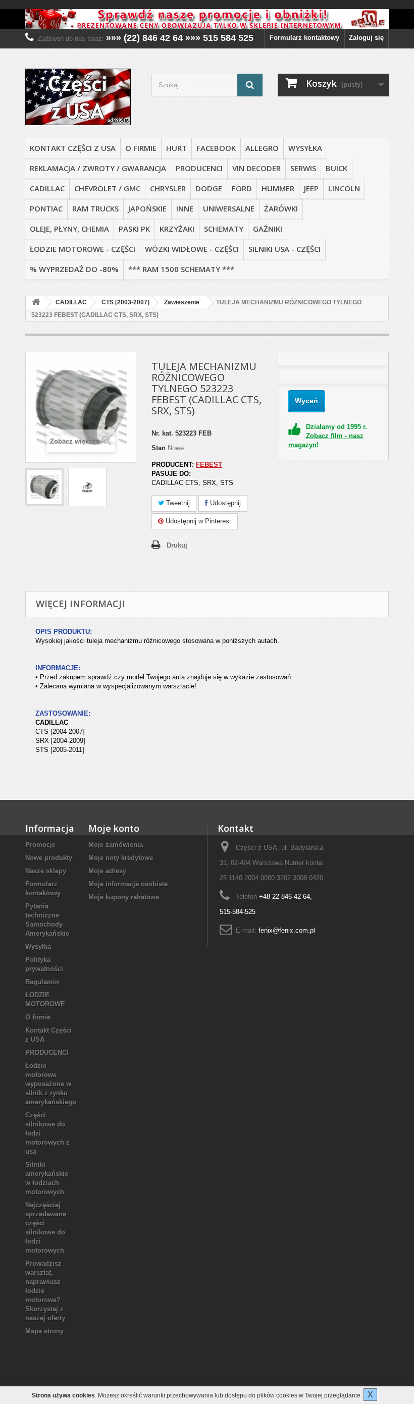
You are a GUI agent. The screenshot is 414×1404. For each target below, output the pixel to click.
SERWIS (303, 168)
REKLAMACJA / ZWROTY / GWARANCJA (98, 168)
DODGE (208, 188)
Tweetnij (177, 503)
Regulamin (42, 982)
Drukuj (177, 545)
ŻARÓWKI (281, 208)
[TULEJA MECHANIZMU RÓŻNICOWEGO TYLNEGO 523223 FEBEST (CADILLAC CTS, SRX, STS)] (44, 487)
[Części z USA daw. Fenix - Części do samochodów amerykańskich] (80, 97)
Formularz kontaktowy (304, 37)
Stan (158, 448)
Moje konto (113, 828)
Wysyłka (305, 148)
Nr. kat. (162, 433)
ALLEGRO (262, 148)
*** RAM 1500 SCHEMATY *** (181, 269)
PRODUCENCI (199, 168)
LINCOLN (344, 188)
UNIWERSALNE (228, 208)
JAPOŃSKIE (147, 208)
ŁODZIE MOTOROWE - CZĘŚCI (82, 249)
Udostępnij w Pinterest (197, 521)
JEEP (311, 188)
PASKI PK (134, 229)
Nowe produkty (48, 857)
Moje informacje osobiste (128, 884)
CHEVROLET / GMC (107, 188)
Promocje (40, 844)
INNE (184, 208)
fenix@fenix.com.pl (286, 930)
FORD (242, 188)
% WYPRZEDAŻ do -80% (74, 269)
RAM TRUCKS (95, 208)
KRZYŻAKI (177, 229)
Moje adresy (107, 871)
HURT (176, 148)
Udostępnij (224, 503)
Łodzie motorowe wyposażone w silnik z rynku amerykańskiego (50, 1084)
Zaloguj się (366, 37)
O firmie (141, 148)
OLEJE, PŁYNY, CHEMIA (69, 229)
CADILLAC (47, 188)
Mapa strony (44, 1331)
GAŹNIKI (267, 229)
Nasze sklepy (45, 871)
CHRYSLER (168, 188)
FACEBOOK (216, 148)
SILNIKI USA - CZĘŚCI (284, 249)
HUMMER (278, 188)
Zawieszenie (181, 302)
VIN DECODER (256, 168)
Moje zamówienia (115, 844)
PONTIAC (46, 208)
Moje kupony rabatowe (123, 897)
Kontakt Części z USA (73, 148)
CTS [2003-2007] (125, 302)
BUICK (336, 168)
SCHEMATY (223, 229)
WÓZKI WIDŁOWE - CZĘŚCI (192, 249)
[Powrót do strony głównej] (35, 302)
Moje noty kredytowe (120, 857)
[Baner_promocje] (207, 19)
